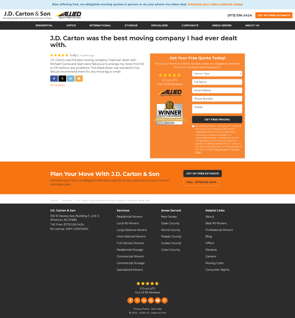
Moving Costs (214, 263)
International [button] (100, 25)
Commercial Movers (130, 256)
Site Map (156, 308)
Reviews (211, 249)
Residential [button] (44, 25)
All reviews (57, 85)
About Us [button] (252, 25)
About (210, 216)
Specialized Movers (130, 269)
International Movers (131, 236)
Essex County (170, 223)
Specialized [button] (159, 25)
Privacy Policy (141, 308)
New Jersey (169, 216)
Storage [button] (131, 25)
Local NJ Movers (128, 223)
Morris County (170, 230)
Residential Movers (129, 216)
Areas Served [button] (222, 25)
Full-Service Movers (130, 243)
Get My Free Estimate (202, 173)
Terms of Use (221, 149)
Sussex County (171, 243)
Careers (211, 256)
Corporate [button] (190, 25)
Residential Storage (130, 249)
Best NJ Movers (216, 223)
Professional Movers (219, 230)
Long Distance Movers (132, 230)
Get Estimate (274, 15)
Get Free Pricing (217, 119)
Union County (170, 249)
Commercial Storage (131, 263)
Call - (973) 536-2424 (201, 182)
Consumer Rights (217, 269)
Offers (210, 243)
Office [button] (71, 25)
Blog (209, 236)
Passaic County (171, 236)
